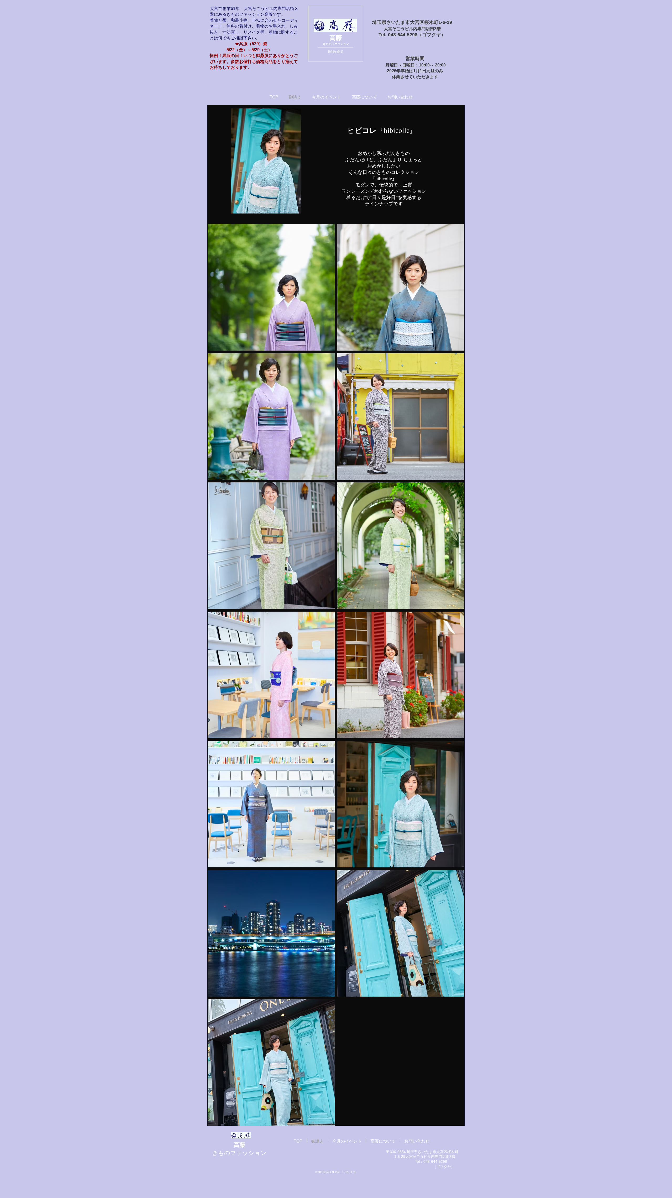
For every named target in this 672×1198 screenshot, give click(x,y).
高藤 (335, 37)
